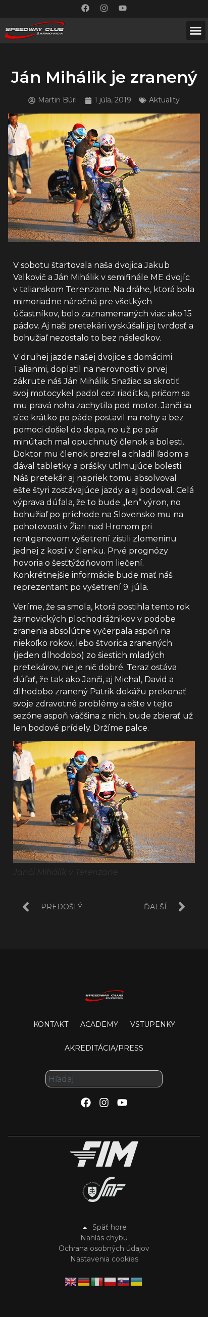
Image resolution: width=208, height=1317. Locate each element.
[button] (195, 30)
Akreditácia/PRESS (104, 1048)
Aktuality (164, 99)
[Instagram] (104, 8)
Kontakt (50, 1024)
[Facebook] (85, 8)
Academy (99, 1024)
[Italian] (97, 1281)
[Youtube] (123, 8)
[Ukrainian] (136, 1281)
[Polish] (110, 1281)
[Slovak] (123, 1281)
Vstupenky (152, 1024)
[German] (84, 1281)
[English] (71, 1281)
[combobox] (104, 1078)
